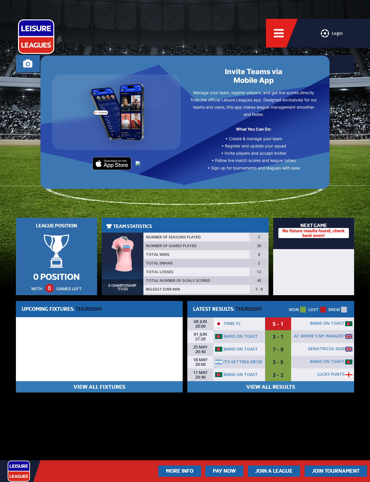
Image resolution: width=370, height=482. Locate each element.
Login (337, 33)
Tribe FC (231, 323)
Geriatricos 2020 (326, 348)
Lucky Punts (331, 374)
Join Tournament (336, 471)
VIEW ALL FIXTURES (99, 387)
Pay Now (224, 471)
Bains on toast (327, 323)
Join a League (274, 471)
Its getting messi (242, 361)
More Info (179, 471)
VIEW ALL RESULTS (270, 387)
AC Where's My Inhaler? (319, 336)
